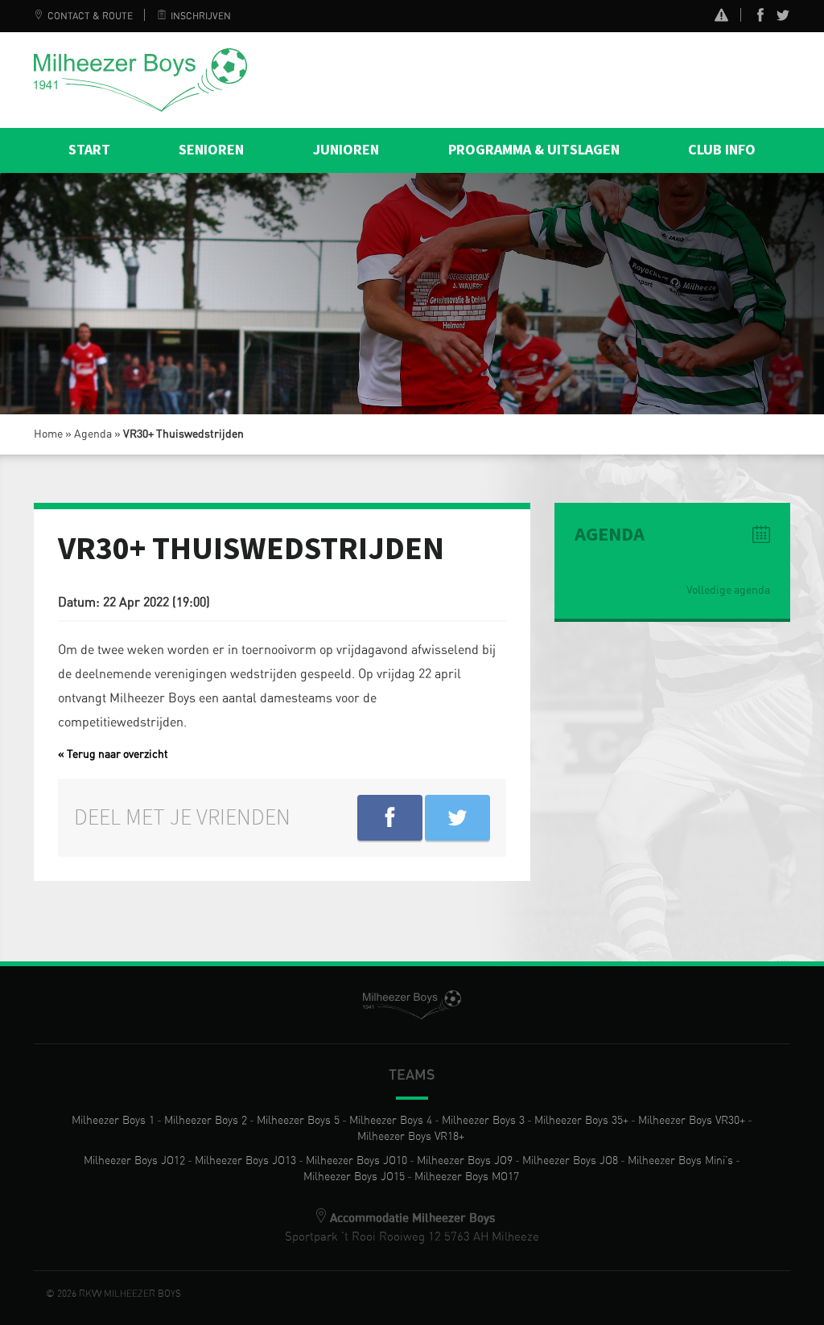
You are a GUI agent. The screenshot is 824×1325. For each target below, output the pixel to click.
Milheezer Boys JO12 (134, 1161)
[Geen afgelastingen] (721, 17)
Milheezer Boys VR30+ (691, 1120)
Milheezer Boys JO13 (245, 1161)
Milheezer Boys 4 (390, 1120)
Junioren (346, 150)
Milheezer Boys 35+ (581, 1120)
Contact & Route (90, 16)
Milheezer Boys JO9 (465, 1161)
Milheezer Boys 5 (298, 1120)
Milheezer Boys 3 (483, 1120)
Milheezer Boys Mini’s (680, 1161)
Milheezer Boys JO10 (356, 1161)
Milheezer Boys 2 (205, 1120)
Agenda (93, 434)
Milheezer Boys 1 (113, 1120)
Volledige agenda (728, 590)
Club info (722, 150)
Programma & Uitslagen (534, 150)
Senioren (211, 150)
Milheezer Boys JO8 (570, 1161)
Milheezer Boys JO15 (354, 1177)
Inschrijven (201, 16)
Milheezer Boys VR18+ (410, 1136)
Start (89, 150)
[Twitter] (783, 18)
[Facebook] (760, 18)
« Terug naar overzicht (113, 754)
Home (48, 434)
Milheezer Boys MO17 (466, 1177)
